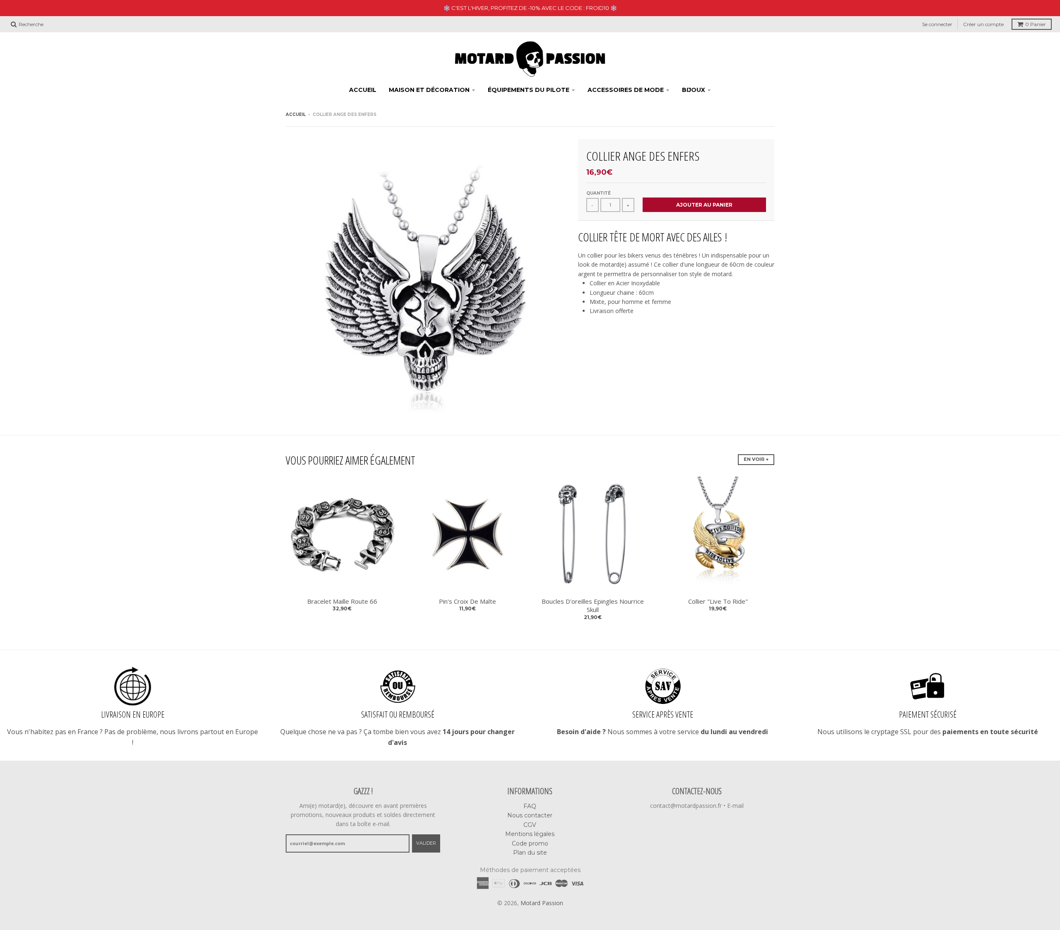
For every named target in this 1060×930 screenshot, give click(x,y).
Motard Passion (541, 903)
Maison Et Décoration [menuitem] (429, 90)
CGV (529, 825)
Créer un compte (983, 24)
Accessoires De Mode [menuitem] (626, 90)
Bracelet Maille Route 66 (342, 601)
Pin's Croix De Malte (467, 601)
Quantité (598, 193)
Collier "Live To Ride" (718, 601)
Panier (1035, 24)
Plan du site (530, 852)
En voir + (756, 459)
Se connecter (937, 24)
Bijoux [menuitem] (693, 90)
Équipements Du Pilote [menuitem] (528, 90)
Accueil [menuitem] (362, 90)
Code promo (530, 843)
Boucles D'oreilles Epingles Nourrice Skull (593, 605)
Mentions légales (529, 834)
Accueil (296, 114)
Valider (426, 843)
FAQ (529, 806)
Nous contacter (529, 815)
